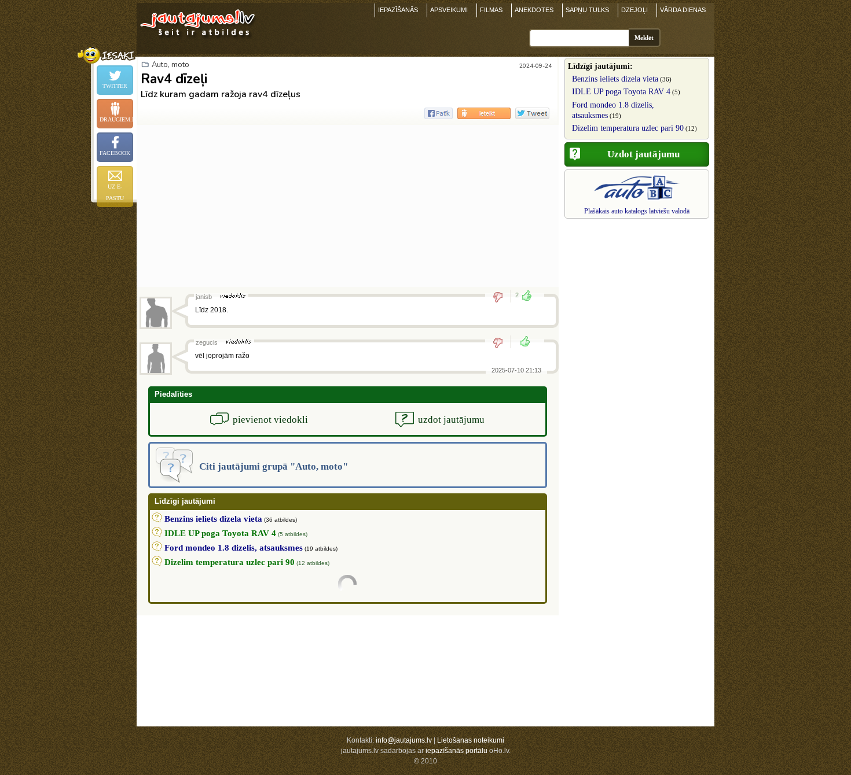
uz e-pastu (115, 192)
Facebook (115, 153)
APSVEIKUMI (449, 9)
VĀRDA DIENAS (683, 9)
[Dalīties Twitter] (532, 113)
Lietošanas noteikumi (470, 740)
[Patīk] (521, 342)
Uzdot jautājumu (643, 154)
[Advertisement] (348, 206)
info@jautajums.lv (404, 740)
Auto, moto (170, 65)
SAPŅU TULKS (587, 9)
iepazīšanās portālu (456, 751)
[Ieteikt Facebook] (438, 113)
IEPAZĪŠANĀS (398, 9)
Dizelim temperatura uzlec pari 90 (628, 128)
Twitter (114, 86)
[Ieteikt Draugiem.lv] (484, 113)
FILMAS (491, 9)
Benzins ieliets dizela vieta (615, 79)
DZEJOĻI (634, 9)
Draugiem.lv (116, 119)
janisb (204, 296)
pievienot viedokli (270, 419)
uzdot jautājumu (451, 419)
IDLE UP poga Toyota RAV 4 (621, 91)
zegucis (207, 342)
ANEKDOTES (534, 9)
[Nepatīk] (502, 297)
